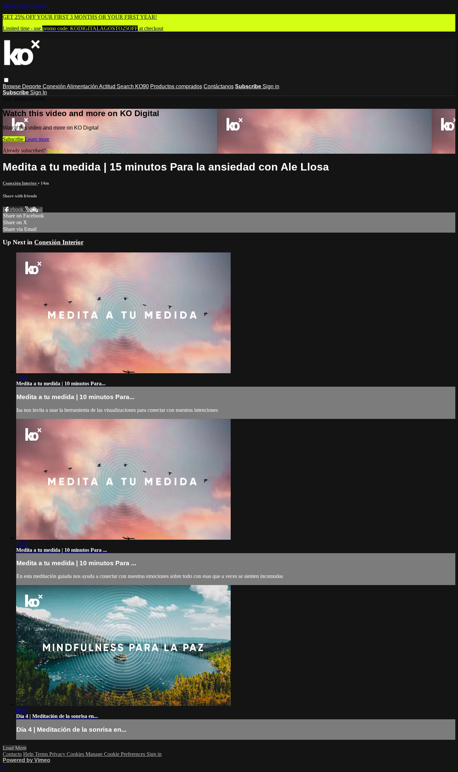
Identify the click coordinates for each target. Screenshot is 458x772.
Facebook (14, 209)
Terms (42, 754)
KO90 (142, 86)
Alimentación (83, 86)
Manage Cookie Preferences (116, 754)
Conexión (55, 86)
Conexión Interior (20, 183)
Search (126, 86)
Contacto (12, 754)
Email (36, 209)
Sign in (271, 86)
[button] (6, 80)
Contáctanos (219, 86)
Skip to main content (24, 5)
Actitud (108, 86)
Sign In (38, 92)
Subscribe (14, 139)
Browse (12, 86)
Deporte (32, 86)
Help (29, 754)
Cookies (76, 754)
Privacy (58, 754)
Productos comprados (176, 86)
